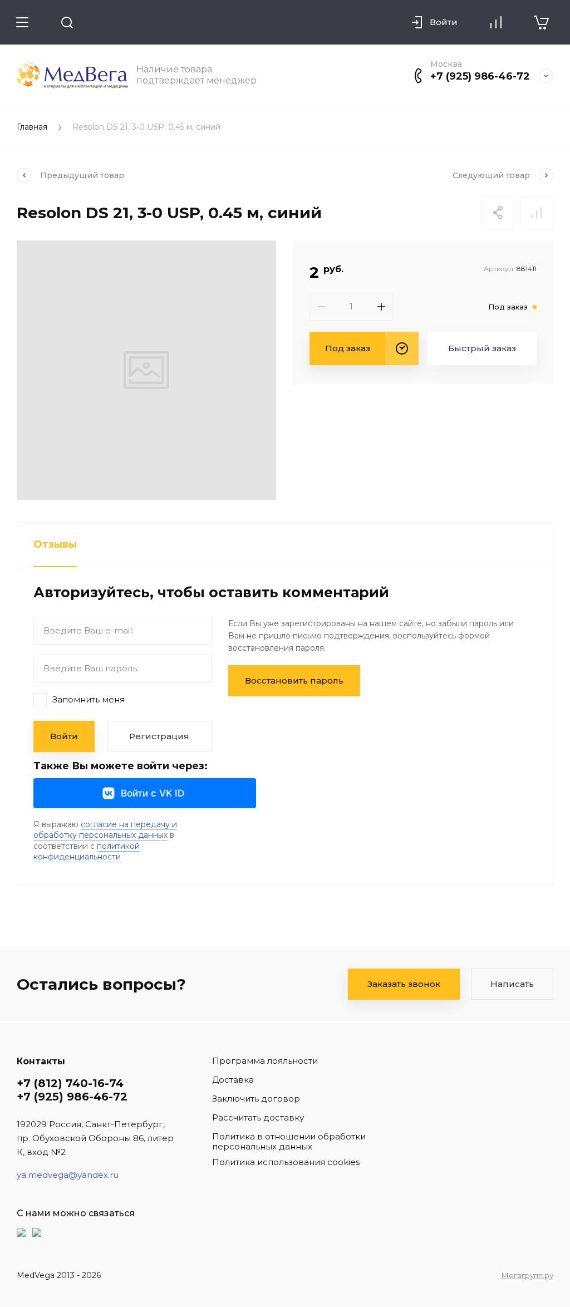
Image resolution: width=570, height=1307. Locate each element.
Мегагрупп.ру (527, 1275)
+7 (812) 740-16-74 (70, 1083)
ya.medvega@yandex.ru (68, 1175)
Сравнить (536, 212)
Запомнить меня (88, 699)
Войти (64, 736)
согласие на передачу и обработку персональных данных (105, 830)
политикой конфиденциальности (86, 851)
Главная (32, 127)
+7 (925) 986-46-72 (480, 76)
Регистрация (159, 736)
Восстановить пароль (294, 680)
